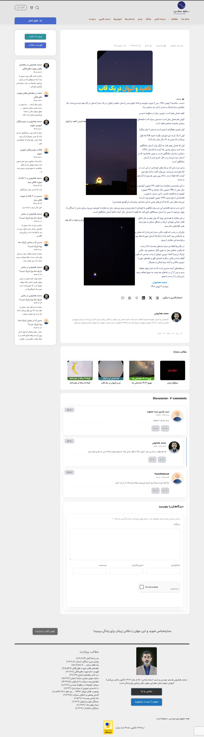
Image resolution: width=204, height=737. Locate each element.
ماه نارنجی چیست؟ (90, 698)
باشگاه (148, 19)
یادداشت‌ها (130, 19)
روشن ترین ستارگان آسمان (87, 661)
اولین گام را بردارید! (45, 631)
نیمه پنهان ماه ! (92, 705)
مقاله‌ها (175, 19)
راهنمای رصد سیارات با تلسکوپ (85, 681)
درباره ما (92, 19)
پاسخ (69, 409)
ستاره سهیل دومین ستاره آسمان (85, 678)
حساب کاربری (104, 19)
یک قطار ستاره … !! (90, 665)
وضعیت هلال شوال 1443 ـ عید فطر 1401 (80, 691)
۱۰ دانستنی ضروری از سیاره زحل (85, 688)
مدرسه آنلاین (160, 19)
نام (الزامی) (175, 565)
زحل (177, 333)
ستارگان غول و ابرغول (89, 701)
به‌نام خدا (185, 19)
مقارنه (168, 333)
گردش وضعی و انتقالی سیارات (86, 695)
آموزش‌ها (118, 19)
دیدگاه (176, 524)
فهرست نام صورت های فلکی (86, 671)
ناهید (159, 333)
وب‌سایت (102, 565)
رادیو (140, 19)
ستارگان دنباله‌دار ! (91, 708)
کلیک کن (21, 7)
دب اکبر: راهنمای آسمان (88, 675)
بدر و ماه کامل (92, 658)
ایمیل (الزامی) (137, 565)
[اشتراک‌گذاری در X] (150, 298)
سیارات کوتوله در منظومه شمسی (84, 685)
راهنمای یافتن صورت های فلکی (85, 668)
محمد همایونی (35, 65)
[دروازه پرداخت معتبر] (108, 733)
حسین (39, 196)
